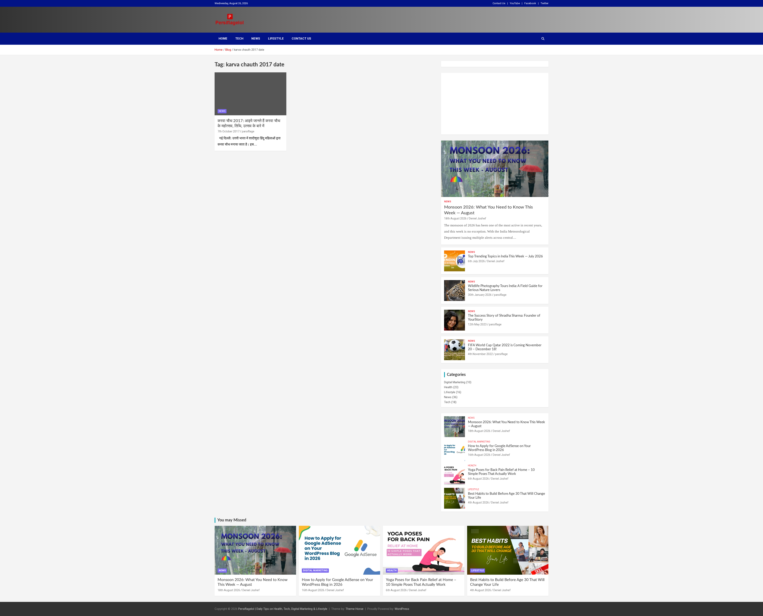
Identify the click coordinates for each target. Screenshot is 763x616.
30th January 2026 (480, 294)
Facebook (530, 3)
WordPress (402, 609)
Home (223, 38)
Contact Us (499, 3)
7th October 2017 (228, 131)
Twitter (544, 3)
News (255, 38)
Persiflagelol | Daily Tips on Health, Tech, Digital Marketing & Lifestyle (282, 609)
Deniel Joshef (477, 218)
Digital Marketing (454, 382)
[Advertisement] (494, 104)
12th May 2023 (477, 324)
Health (448, 387)
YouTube (515, 3)
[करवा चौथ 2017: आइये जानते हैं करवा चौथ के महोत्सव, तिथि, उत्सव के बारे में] (250, 93)
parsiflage (248, 131)
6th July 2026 (476, 261)
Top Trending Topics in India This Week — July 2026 (505, 256)
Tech (239, 38)
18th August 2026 (455, 218)
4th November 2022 (480, 354)
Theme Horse (354, 609)
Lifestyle (276, 38)
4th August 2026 (478, 502)
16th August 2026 (479, 454)
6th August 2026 (478, 478)
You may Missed (231, 520)
